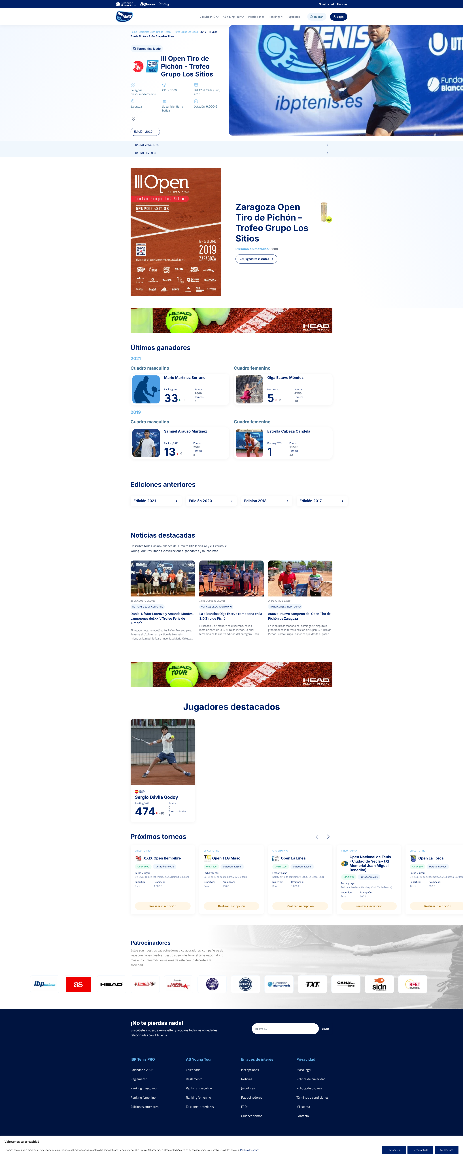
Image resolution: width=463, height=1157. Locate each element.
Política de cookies (249, 1150)
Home (134, 32)
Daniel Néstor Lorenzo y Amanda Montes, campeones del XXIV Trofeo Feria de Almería (162, 618)
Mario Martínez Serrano (184, 377)
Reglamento (139, 1079)
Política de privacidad (311, 1079)
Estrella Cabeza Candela (288, 431)
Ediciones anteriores (144, 1106)
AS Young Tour (232, 16)
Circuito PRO (208, 16)
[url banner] (231, 320)
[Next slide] (328, 837)
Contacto (302, 1115)
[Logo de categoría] (163, 578)
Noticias (342, 4)
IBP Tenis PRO (143, 1059)
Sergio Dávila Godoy (156, 797)
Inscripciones (256, 16)
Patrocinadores (251, 1097)
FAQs (244, 1106)
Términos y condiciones (312, 1097)
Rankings (274, 16)
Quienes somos (251, 1115)
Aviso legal (303, 1069)
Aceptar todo (446, 1150)
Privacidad (305, 1059)
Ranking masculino (144, 1088)
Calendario (193, 1069)
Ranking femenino (143, 1097)
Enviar (325, 1028)
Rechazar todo (420, 1150)
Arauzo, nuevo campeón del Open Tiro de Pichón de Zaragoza (299, 616)
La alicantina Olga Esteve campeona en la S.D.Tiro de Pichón (230, 616)
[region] (231, 1146)
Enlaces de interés (257, 1059)
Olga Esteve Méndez (285, 377)
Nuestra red (326, 4)
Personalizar (394, 1150)
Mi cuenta (303, 1106)
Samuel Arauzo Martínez (185, 431)
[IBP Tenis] (124, 16)
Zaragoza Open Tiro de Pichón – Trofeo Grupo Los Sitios (168, 32)
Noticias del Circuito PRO (147, 607)
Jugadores (294, 16)
